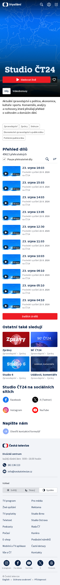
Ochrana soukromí (22, 579)
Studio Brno (37, 513)
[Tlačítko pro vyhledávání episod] (47, 159)
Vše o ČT (7, 552)
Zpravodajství (11, 126)
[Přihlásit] (49, 4)
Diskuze (35, 126)
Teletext (7, 520)
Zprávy (24, 126)
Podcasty (8, 526)
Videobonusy (20, 91)
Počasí (6, 533)
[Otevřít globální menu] (56, 4)
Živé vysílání (9, 507)
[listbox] (30, 490)
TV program (9, 500)
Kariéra (35, 533)
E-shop (6, 539)
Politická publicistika (14, 138)
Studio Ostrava (39, 520)
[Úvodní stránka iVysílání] (12, 4)
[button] (12, 171)
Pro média (37, 500)
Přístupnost (40, 579)
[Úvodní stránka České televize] (16, 446)
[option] (12, 490)
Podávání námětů (41, 539)
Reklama (36, 507)
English (6, 579)
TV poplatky (9, 513)
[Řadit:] (54, 159)
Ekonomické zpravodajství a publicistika (23, 132)
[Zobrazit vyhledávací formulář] (41, 4)
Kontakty (36, 552)
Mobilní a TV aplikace (14, 546)
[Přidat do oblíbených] (54, 79)
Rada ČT (35, 526)
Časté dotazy (38, 546)
